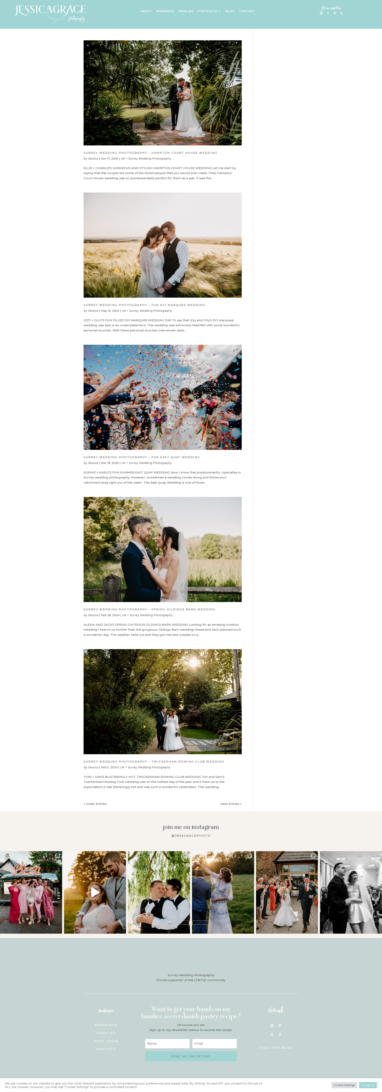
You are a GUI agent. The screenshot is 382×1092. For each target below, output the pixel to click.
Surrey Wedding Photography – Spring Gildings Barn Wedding (150, 609)
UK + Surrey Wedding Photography (146, 158)
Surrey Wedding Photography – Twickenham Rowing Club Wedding (154, 761)
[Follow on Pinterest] (334, 13)
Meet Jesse (106, 1041)
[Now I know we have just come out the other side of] (223, 892)
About (146, 11)
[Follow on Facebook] (328, 13)
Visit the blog (276, 1047)
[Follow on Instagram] (321, 13)
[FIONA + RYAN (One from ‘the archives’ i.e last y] (31, 892)
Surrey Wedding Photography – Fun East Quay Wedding (142, 457)
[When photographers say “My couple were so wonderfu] (351, 892)
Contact (247, 11)
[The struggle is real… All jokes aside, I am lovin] (95, 892)
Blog (230, 11)
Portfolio (207, 11)
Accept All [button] (368, 1085)
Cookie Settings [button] (344, 1085)
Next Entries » (231, 804)
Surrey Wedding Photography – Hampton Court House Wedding (150, 153)
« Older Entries (95, 804)
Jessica (93, 158)
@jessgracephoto (191, 835)
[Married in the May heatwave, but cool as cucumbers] (159, 892)
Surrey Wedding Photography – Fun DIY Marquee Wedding (145, 305)
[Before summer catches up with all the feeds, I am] (287, 892)
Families (185, 11)
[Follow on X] (341, 13)
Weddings (165, 11)
